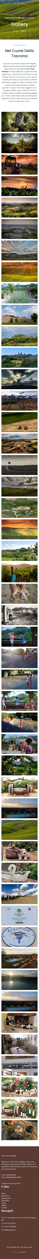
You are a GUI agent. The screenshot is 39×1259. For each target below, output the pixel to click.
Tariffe (3, 1203)
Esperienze (5, 1200)
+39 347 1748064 (9, 1227)
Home (15, 31)
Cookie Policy (6, 1183)
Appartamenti (6, 1198)
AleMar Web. (16, 1247)
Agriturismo (5, 1196)
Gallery (3, 1205)
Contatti (4, 1208)
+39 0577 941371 (9, 1223)
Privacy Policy (16, 1183)
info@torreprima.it (9, 1230)
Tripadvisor (23, 1252)
